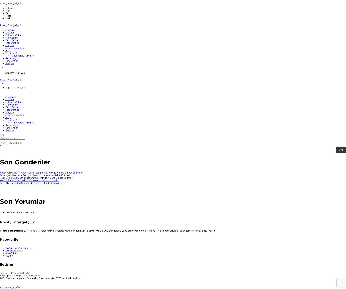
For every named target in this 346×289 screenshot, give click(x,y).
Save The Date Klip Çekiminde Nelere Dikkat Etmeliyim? (31, 183)
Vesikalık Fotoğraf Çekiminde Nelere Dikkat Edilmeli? (29, 180)
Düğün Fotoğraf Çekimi (18, 248)
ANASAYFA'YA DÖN (10, 287)
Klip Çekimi (11, 253)
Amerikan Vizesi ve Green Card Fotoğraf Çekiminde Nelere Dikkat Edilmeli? (41, 172)
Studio (9, 256)
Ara (2, 145)
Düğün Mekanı (13, 250)
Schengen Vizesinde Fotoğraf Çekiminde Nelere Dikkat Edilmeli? (36, 175)
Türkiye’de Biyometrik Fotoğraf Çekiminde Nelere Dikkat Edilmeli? (37, 178)
